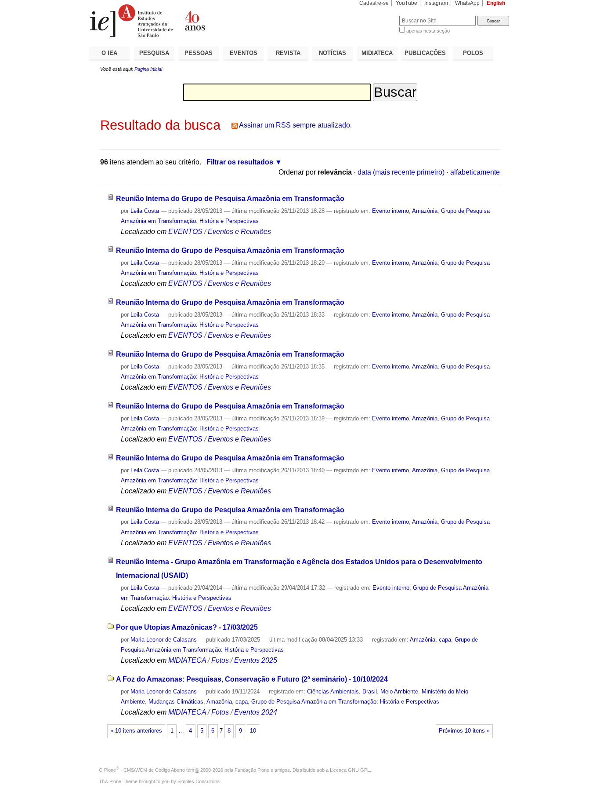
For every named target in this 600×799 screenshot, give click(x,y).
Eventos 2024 (255, 712)
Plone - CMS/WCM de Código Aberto (144, 770)
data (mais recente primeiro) (401, 172)
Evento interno (390, 211)
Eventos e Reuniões (239, 231)
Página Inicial (148, 69)
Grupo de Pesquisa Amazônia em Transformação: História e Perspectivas (345, 701)
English (496, 3)
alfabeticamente (475, 172)
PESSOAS (198, 53)
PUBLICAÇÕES (425, 53)
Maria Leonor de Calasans (163, 639)
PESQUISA (154, 53)
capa (445, 639)
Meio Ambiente (399, 691)
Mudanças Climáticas (175, 701)
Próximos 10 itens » (464, 731)
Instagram (436, 3)
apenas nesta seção (428, 30)
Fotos (220, 660)
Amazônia (424, 211)
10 (253, 731)
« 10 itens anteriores (136, 731)
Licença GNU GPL (350, 770)
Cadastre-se (374, 3)
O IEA (109, 53)
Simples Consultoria (198, 781)
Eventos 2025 (255, 660)
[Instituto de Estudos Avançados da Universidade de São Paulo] (194, 20)
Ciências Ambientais (333, 691)
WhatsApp (467, 3)
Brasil (369, 691)
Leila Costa (144, 211)
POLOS (473, 53)
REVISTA (288, 53)
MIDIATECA (377, 53)
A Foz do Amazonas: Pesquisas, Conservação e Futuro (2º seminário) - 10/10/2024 (252, 679)
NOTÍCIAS (332, 53)
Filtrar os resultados (239, 162)
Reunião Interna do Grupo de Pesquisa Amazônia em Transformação (230, 198)
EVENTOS (243, 53)
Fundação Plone (252, 770)
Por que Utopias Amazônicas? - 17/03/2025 (187, 627)
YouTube (406, 3)
